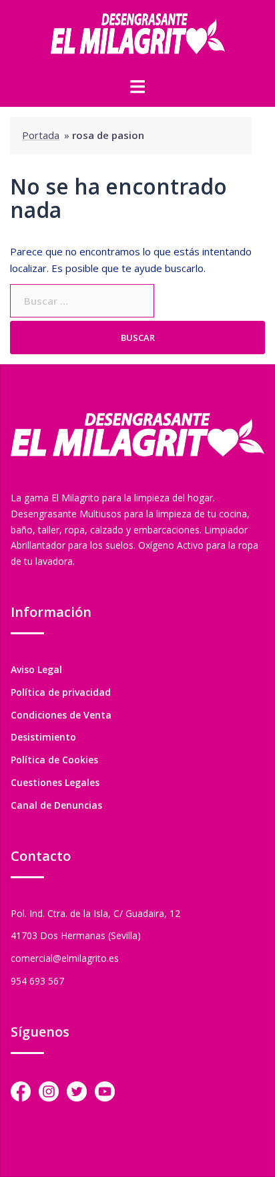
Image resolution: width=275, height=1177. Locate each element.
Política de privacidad (61, 692)
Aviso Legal (36, 669)
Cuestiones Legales (55, 782)
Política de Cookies (54, 759)
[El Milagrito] (138, 37)
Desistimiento (43, 737)
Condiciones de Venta (61, 714)
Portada (40, 135)
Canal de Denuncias (56, 805)
